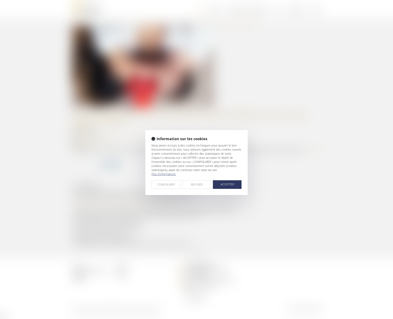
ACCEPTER (227, 184)
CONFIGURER (166, 184)
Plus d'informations (163, 174)
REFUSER (196, 184)
